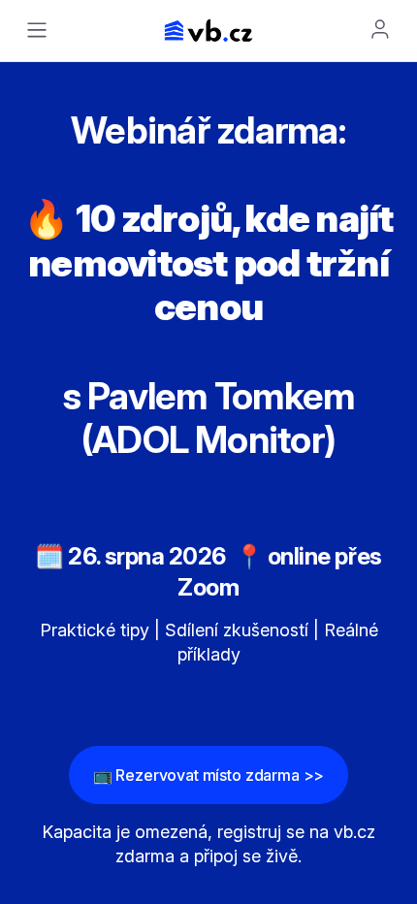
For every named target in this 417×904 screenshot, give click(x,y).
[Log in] (380, 29)
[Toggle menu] (36, 30)
